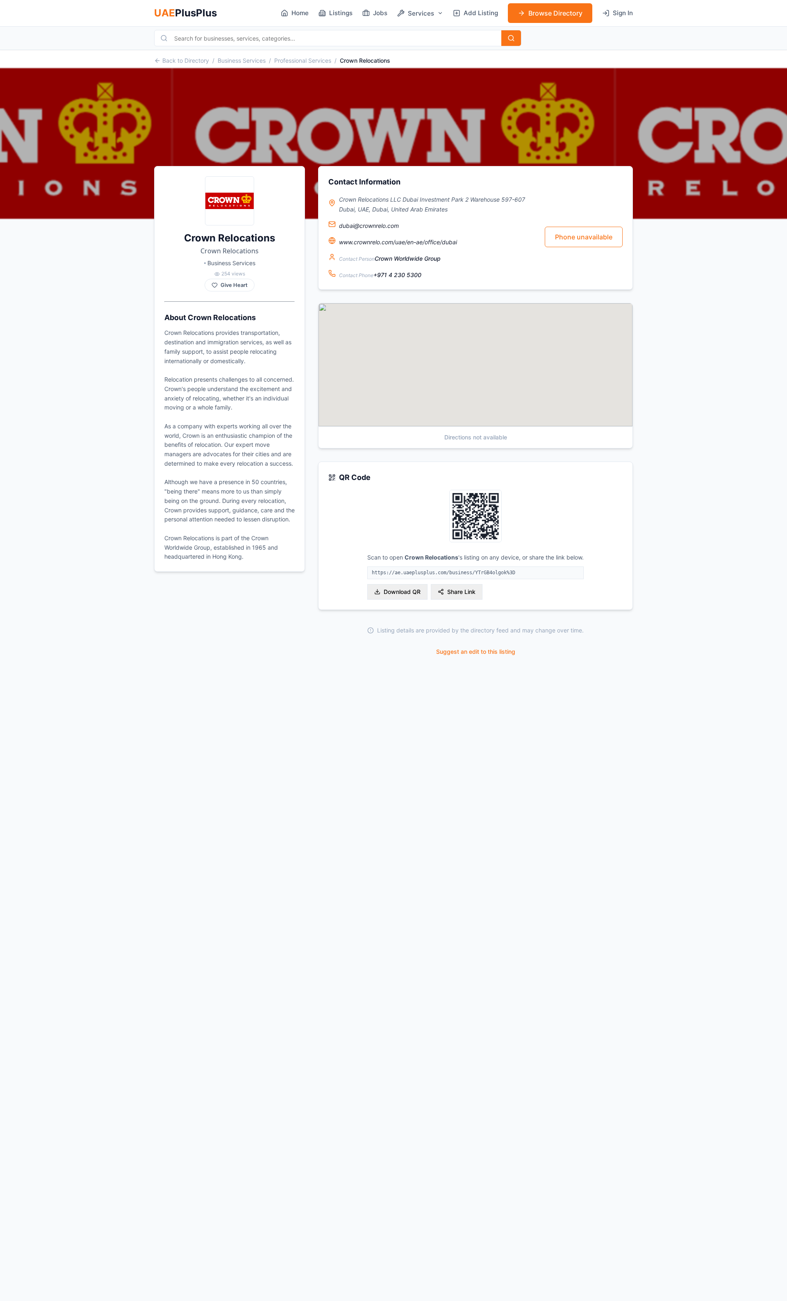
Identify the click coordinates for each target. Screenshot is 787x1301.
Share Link (461, 591)
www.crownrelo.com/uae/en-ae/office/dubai (398, 242)
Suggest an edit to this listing (475, 651)
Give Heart (234, 285)
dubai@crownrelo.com (369, 225)
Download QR (402, 591)
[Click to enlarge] (475, 517)
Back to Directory (185, 60)
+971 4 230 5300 (397, 274)
